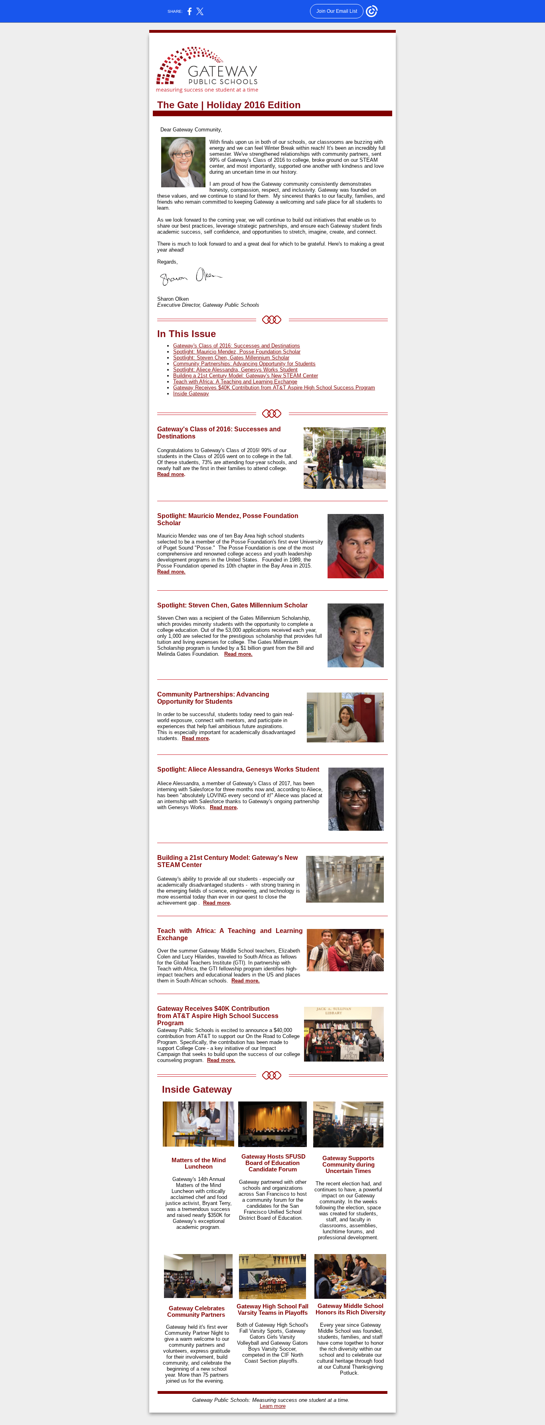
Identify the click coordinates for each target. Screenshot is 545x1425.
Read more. (171, 572)
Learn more (273, 1406)
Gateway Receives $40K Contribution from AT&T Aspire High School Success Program (274, 388)
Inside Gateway (191, 394)
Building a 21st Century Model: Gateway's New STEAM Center (245, 376)
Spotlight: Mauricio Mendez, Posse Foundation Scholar (236, 352)
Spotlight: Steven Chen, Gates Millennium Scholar (231, 358)
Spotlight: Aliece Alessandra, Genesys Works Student (235, 370)
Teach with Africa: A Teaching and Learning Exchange (235, 382)
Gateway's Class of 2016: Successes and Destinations (236, 346)
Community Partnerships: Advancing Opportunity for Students (244, 364)
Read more (170, 474)
